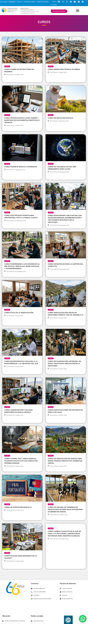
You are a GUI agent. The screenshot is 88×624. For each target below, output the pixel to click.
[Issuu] (82, 1)
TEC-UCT (19, 2)
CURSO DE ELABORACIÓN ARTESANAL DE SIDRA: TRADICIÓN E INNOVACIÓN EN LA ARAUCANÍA (64, 363)
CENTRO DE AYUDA (29, 2)
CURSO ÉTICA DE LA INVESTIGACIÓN (18, 313)
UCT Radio (54, 4)
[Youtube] (75, 1)
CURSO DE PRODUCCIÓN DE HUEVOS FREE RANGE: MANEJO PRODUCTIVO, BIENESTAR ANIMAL (65, 461)
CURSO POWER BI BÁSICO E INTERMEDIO (20, 167)
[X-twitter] (63, 1)
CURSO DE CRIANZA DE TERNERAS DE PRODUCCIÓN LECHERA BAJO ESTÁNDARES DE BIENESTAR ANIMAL (65, 509)
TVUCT (54, 2)
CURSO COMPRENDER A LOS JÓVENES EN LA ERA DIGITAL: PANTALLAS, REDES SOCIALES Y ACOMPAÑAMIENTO (22, 266)
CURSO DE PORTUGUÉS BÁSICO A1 (18, 507)
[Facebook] (59, 1)
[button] (77, 10)
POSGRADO (12, 2)
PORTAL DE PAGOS (42, 2)
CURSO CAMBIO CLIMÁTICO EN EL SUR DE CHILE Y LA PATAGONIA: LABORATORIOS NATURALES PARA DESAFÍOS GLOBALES (64, 558)
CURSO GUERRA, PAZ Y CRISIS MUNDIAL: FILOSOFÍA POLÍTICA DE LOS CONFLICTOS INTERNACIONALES (21, 461)
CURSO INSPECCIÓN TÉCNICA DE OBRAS (64, 69)
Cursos (7, 66)
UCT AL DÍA (3, 2)
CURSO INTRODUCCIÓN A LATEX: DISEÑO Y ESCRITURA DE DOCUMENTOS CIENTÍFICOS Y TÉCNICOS (22, 120)
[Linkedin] (71, 1)
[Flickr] (78, 1)
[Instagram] (67, 1)
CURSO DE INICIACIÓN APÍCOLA (60, 118)
